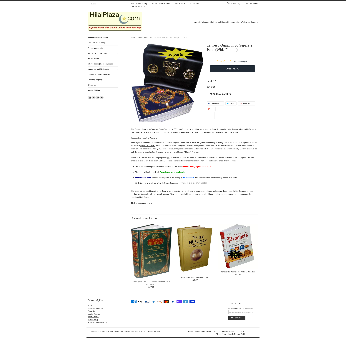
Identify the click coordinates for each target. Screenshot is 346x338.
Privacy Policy (93, 319)
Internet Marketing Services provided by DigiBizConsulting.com (137, 331)
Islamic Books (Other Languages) (103, 64)
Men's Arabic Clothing (139, 3)
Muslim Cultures (94, 314)
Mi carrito (235, 3)
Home (90, 305)
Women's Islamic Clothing (161, 3)
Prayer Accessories (103, 48)
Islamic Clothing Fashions (97, 322)
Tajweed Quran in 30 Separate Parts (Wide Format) (168, 38)
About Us (91, 311)
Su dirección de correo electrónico (241, 308)
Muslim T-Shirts (94, 90)
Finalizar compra (252, 3)
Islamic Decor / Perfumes (103, 53)
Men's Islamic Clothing (103, 43)
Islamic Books (180, 3)
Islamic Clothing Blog (95, 308)
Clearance (92, 85)
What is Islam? (93, 316)
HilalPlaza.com (107, 331)
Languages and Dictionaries (103, 69)
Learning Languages (96, 79)
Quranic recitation (147, 146)
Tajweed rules (237, 129)
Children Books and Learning (103, 74)
